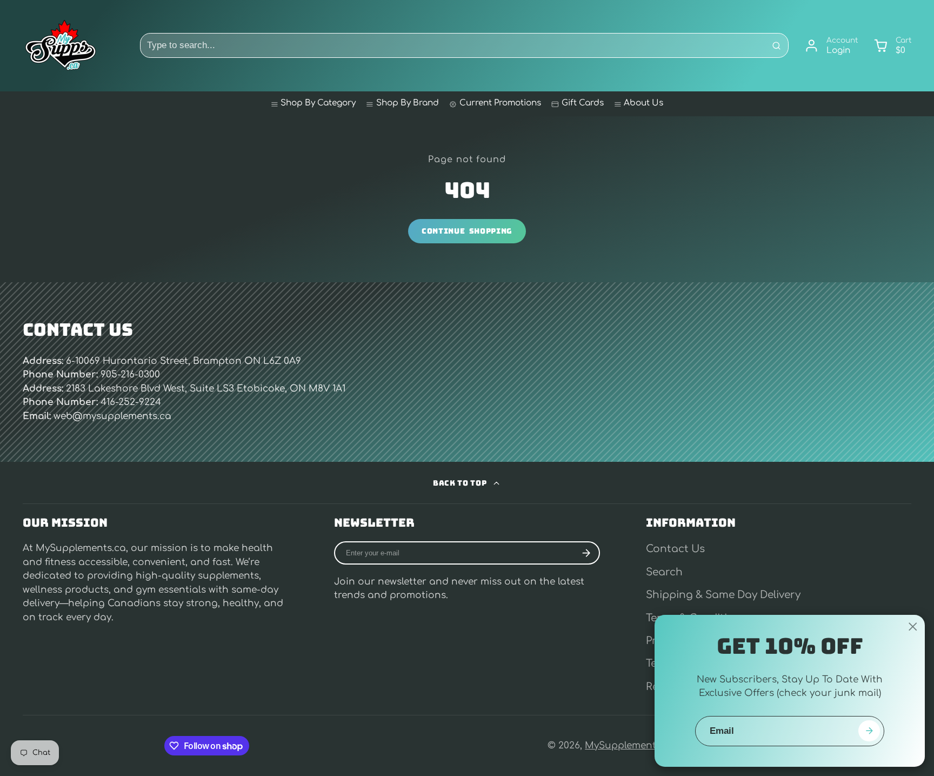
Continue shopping (467, 231)
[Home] (60, 45)
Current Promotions (500, 103)
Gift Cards (583, 103)
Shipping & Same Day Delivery (723, 594)
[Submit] (868, 730)
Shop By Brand (407, 103)
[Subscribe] (586, 553)
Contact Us (675, 548)
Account (831, 46)
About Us (643, 103)
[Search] (776, 45)
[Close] (913, 627)
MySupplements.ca (630, 745)
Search (664, 572)
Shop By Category (318, 103)
